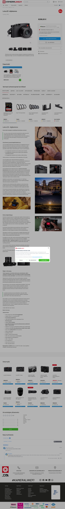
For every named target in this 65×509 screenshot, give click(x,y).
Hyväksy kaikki (44, 260)
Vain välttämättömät (32, 260)
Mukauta (21, 260)
